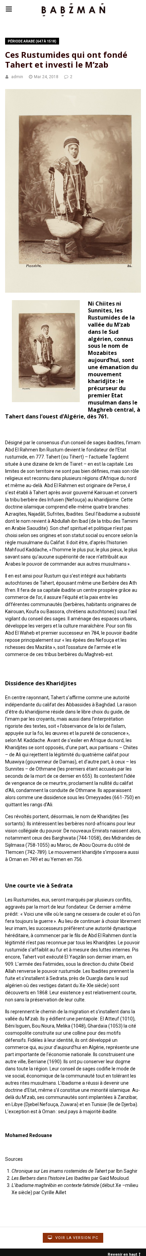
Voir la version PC (76, 1238)
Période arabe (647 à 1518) (32, 41)
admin (17, 76)
